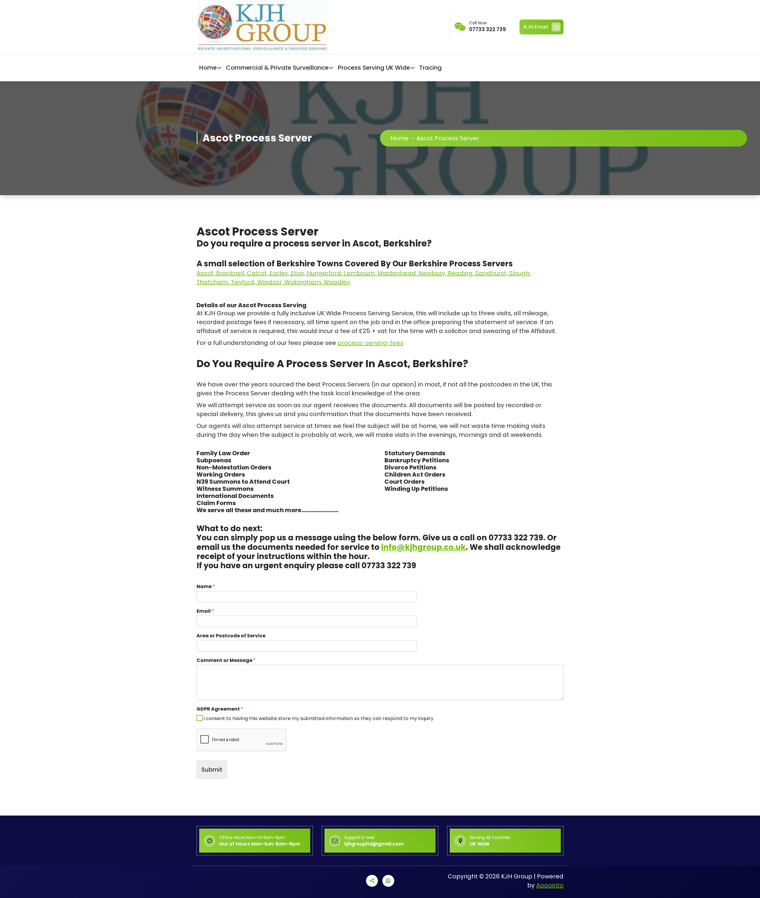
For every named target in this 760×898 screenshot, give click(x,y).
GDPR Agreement (220, 709)
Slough (519, 273)
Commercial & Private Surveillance (277, 67)
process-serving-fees (370, 343)
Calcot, (258, 273)
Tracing (430, 67)
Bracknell (230, 273)
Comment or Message (226, 660)
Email (205, 611)
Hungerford (324, 273)
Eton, (299, 273)
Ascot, (206, 273)
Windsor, (270, 282)
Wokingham (302, 282)
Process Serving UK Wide (374, 67)
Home (208, 67)
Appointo (549, 885)
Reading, (461, 273)
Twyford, (244, 282)
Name (206, 587)
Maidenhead (396, 273)
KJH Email (536, 26)
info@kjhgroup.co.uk (423, 547)
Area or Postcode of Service (231, 636)
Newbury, (433, 273)
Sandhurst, (492, 273)
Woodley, (337, 282)
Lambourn (359, 273)
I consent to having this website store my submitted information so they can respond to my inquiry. (318, 718)
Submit (211, 769)
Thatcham (212, 282)
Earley (279, 273)
